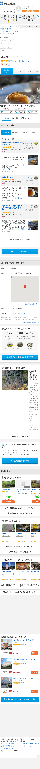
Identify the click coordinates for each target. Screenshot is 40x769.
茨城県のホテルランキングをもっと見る (20, 699)
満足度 (24, 133)
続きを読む (7, 169)
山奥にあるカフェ (8, 177)
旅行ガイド (5, 18)
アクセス (6, 64)
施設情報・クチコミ (7, 71)
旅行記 (16, 18)
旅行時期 (6, 133)
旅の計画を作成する (21, 461)
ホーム (2, 26)
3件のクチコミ (26, 61)
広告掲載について (14, 743)
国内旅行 (10, 26)
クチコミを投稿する (21, 251)
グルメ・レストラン (18, 313)
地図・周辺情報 (33, 71)
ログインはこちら (9, 12)
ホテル (8, 18)
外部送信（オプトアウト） (14, 746)
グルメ (3, 44)
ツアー (11, 18)
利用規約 (25, 743)
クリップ (21, 112)
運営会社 (4, 743)
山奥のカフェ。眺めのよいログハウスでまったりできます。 (12, 208)
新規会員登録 (30, 11)
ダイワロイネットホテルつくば (24, 659)
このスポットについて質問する (21, 357)
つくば (21, 661)
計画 (33, 112)
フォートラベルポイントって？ (30, 26)
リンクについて (30, 746)
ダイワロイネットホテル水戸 (23, 640)
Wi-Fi (14, 17)
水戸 (20, 642)
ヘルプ (12, 748)
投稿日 (34, 133)
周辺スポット (26, 118)
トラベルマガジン (33, 18)
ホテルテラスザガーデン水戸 (23, 678)
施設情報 (15, 118)
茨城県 (9, 29)
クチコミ (7, 112)
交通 (9, 44)
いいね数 (15, 133)
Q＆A (2, 50)
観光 (11, 40)
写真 (20, 71)
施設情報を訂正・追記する (31, 322)
